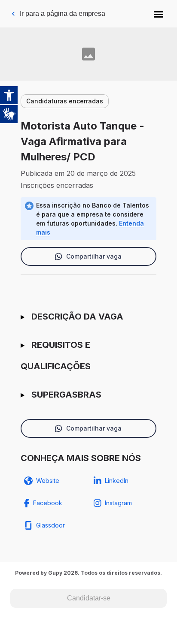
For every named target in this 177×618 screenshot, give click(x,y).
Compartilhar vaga (94, 256)
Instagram (118, 502)
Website (47, 480)
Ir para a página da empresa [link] (62, 13)
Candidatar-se (88, 598)
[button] (158, 14)
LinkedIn (116, 480)
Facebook (47, 502)
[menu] (158, 14)
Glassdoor (50, 525)
